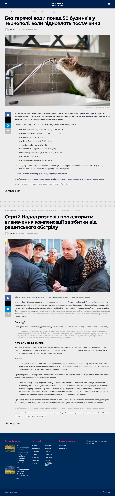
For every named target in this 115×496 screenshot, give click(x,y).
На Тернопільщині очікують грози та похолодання (23, 472)
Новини (13, 12)
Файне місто (87, 116)
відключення (25, 184)
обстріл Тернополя (66, 413)
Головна (7, 12)
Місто (29, 30)
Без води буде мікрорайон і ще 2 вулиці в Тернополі (44, 173)
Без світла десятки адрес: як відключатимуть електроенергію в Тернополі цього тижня (66, 179)
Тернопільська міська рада (36, 416)
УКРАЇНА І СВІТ (49, 464)
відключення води (40, 184)
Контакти (63, 448)
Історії (34, 454)
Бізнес (34, 445)
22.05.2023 (21, 30)
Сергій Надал (103, 413)
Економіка (36, 448)
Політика (48, 454)
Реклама (48, 457)
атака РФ (24, 413)
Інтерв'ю (35, 451)
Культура (35, 460)
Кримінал (35, 457)
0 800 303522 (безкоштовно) (41, 386)
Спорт (47, 460)
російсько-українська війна (85, 413)
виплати (33, 413)
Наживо (48, 445)
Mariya (12, 30)
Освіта (47, 451)
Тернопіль (65, 184)
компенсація (43, 413)
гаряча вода (54, 184)
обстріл (53, 413)
